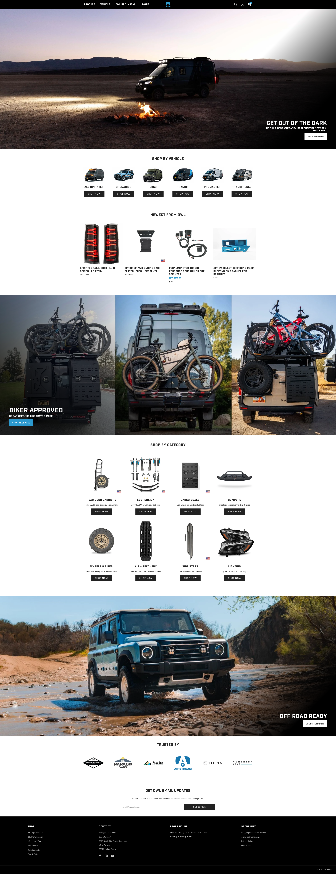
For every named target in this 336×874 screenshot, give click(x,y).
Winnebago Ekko (35, 841)
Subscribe (199, 807)
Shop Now (94, 194)
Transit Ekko (33, 854)
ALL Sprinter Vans (35, 832)
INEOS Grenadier (35, 837)
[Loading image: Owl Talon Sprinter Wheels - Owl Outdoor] (101, 562)
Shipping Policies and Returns (253, 832)
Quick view (101, 260)
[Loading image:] (94, 182)
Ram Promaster (34, 850)
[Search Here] (235, 4)
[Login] (242, 4)
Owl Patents (246, 845)
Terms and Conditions (250, 837)
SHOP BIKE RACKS (21, 422)
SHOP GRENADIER (315, 724)
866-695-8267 (105, 837)
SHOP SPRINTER (316, 136)
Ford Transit (33, 845)
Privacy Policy (247, 841)
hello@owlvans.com (107, 832)
